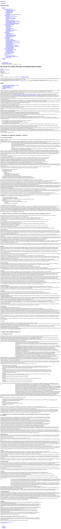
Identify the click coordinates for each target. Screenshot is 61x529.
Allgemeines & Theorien (10, 36)
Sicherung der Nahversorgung (10, 17)
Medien (7, 19)
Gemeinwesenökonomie (9, 43)
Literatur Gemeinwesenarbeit (10, 55)
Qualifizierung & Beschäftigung (11, 18)
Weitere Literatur (8, 57)
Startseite (3, 7)
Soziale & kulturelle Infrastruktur (9, 24)
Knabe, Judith (2, 71)
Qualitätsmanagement (9, 50)
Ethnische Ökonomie (9, 12)
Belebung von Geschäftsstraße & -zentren (12, 23)
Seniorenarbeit (8, 25)
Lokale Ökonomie (7, 15)
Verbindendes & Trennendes (10, 52)
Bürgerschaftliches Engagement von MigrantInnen (13, 14)
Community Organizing (9, 39)
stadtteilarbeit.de (3, 1)
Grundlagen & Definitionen (10, 20)
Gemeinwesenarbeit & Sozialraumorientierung (13, 42)
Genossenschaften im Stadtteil (10, 22)
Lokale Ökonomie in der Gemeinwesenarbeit (13, 46)
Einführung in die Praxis (9, 33)
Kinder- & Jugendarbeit (9, 28)
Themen (3, 8)
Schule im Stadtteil (9, 26)
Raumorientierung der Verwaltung (11, 49)
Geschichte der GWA (9, 44)
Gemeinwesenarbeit (7, 37)
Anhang (50, 80)
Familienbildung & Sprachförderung (11, 29)
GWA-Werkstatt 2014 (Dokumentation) (12, 45)
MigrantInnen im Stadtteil (8, 9)
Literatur (5, 54)
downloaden (21, 80)
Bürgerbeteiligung (7, 32)
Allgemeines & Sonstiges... (10, 30)
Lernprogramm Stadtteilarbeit (8, 53)
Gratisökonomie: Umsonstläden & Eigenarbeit (13, 21)
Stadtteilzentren (8, 31)
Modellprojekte (8, 34)
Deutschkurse (8, 13)
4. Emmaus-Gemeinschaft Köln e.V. (7, 87)
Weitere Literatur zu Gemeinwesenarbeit (12, 56)
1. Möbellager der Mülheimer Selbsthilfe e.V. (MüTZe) (10, 85)
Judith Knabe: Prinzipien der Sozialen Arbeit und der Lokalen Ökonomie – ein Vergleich (26, 94)
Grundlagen (8, 38)
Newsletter (4, 58)
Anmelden (3, 59)
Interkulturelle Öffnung (9, 11)
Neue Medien (8, 27)
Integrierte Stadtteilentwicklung (9, 48)
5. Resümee (4, 88)
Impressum (4, 527)
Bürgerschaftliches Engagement (11, 35)
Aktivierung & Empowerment (10, 40)
